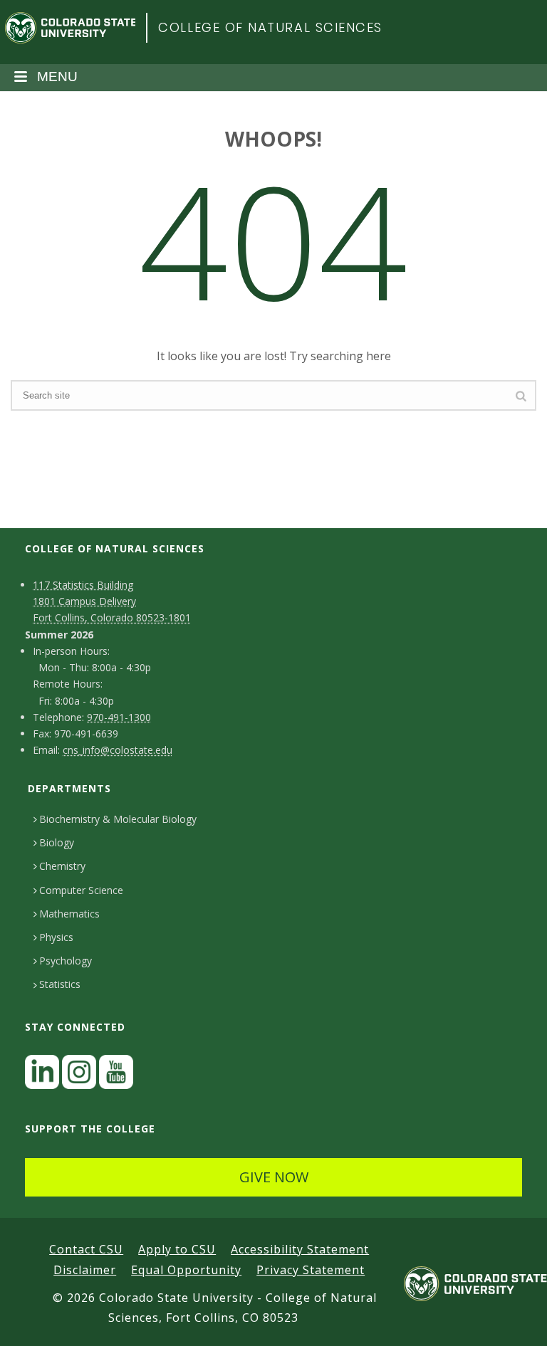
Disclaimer (84, 1270)
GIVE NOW (273, 1177)
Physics (56, 937)
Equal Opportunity (186, 1270)
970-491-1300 (119, 717)
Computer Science (81, 890)
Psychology (65, 960)
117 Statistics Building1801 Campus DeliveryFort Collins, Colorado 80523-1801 (112, 601)
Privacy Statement (310, 1270)
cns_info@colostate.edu (117, 750)
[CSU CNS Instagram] (79, 1076)
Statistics (59, 984)
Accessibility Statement (300, 1249)
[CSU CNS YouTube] (116, 1076)
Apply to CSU (177, 1249)
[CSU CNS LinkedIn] (42, 1076)
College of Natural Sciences (270, 27)
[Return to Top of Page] (515, 1319)
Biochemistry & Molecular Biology (118, 819)
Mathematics (69, 913)
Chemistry (62, 866)
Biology (56, 842)
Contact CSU (86, 1249)
